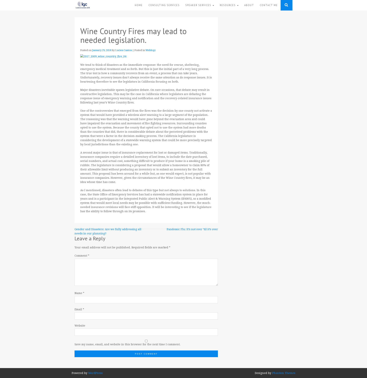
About (249, 5)
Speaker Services (198, 5)
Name (79, 293)
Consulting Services (164, 5)
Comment (82, 255)
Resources (228, 5)
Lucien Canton (123, 50)
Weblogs (150, 50)
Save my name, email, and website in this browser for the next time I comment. (127, 344)
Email (79, 309)
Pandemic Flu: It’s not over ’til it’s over (192, 229)
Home (139, 5)
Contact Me (269, 5)
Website (80, 325)
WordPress (95, 373)
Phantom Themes (283, 373)
